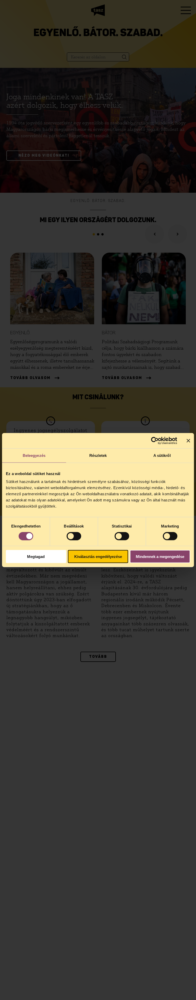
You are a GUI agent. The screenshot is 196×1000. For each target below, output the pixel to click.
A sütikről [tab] (162, 455)
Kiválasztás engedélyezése (98, 556)
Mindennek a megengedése (160, 556)
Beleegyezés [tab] (34, 455)
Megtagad (36, 556)
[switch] (74, 536)
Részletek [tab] (98, 455)
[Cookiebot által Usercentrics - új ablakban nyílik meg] (154, 440)
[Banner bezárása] (188, 440)
